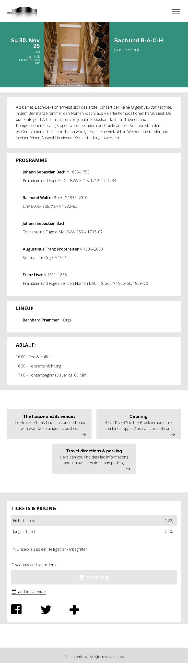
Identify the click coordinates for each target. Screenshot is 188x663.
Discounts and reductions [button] (34, 565)
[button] (176, 11)
